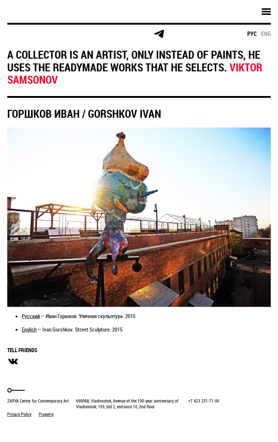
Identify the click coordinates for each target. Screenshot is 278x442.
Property (46, 414)
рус (252, 34)
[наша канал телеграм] (159, 34)
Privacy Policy (19, 414)
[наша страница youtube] (131, 34)
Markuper (26, 427)
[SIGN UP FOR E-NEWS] (19, 34)
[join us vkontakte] (103, 34)
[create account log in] (47, 34)
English (29, 329)
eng (266, 34)
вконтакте (13, 361)
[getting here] (75, 34)
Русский (31, 316)
